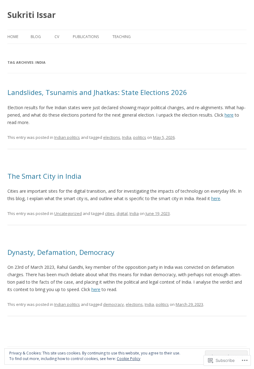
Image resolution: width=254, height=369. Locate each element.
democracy (113, 304)
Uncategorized (68, 213)
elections (111, 137)
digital (122, 213)
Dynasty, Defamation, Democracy (60, 252)
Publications (86, 36)
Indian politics (67, 137)
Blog (36, 36)
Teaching (121, 36)
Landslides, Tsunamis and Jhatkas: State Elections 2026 (97, 92)
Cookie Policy (128, 358)
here (229, 115)
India (126, 137)
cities (110, 213)
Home (12, 36)
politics (139, 137)
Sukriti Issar (31, 14)
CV (57, 36)
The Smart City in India (44, 176)
